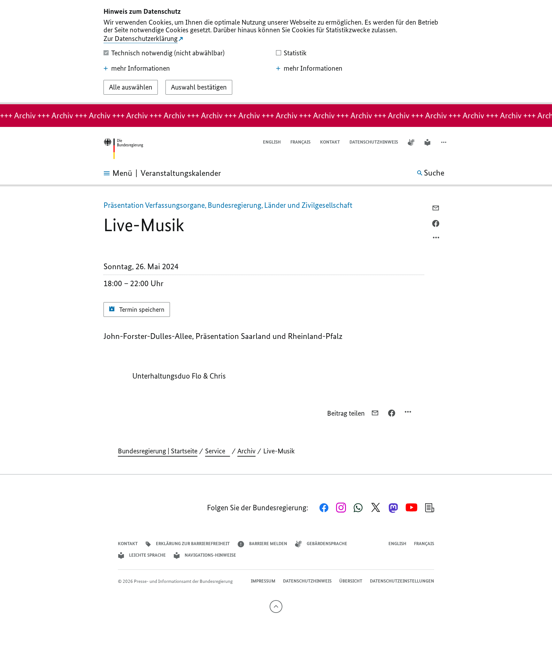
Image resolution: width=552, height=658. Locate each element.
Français (300, 142)
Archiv (246, 451)
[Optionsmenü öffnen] (436, 239)
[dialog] (276, 52)
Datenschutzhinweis (373, 142)
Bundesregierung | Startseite (157, 451)
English (272, 142)
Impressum (263, 581)
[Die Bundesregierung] (123, 148)
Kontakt (330, 142)
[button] (444, 142)
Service (217, 451)
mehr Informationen (140, 68)
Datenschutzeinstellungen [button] (402, 581)
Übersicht (350, 581)
